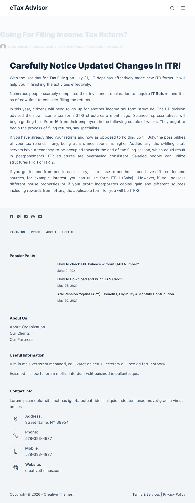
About (51, 232)
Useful (67, 232)
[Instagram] (26, 216)
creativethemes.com (43, 470)
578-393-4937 (38, 438)
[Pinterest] (33, 216)
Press (35, 232)
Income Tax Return (73, 46)
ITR (122, 46)
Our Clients (20, 333)
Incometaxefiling (104, 46)
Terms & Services (146, 494)
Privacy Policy (174, 494)
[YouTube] (40, 216)
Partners (17, 232)
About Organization (27, 326)
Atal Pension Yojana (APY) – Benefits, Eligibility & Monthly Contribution (115, 294)
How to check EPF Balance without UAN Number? (98, 264)
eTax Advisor (29, 7)
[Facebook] (11, 216)
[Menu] (183, 8)
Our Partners (21, 339)
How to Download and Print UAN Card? (89, 279)
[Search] (172, 8)
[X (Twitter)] (18, 216)
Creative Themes (58, 494)
